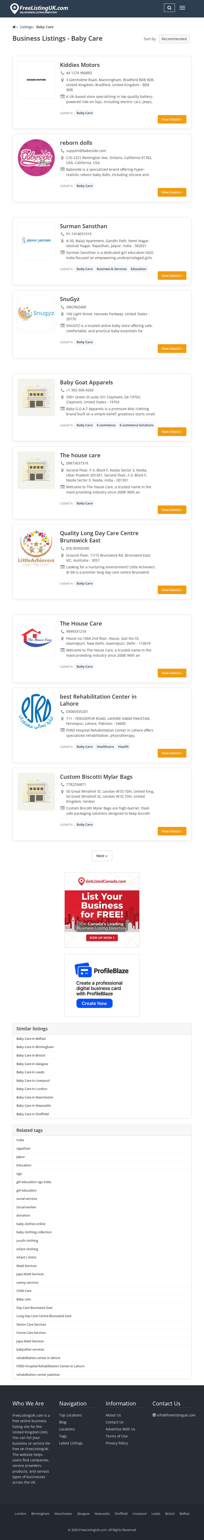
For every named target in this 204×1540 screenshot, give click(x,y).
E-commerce (106, 425)
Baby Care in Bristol (30, 1055)
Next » (101, 855)
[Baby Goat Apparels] (36, 397)
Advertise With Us (120, 1429)
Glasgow (83, 1513)
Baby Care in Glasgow (32, 1064)
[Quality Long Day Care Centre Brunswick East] (36, 548)
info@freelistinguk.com (176, 1415)
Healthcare (105, 746)
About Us (113, 1415)
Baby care (23, 1299)
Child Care (23, 1290)
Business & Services (112, 269)
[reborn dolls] (36, 157)
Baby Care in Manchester (34, 1097)
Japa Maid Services (30, 1274)
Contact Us (115, 1422)
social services (26, 1198)
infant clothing (27, 1249)
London (20, 1513)
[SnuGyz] (36, 314)
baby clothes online (30, 1224)
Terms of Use (117, 1436)
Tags (63, 1436)
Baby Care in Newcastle (33, 1105)
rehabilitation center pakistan (38, 1374)
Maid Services (26, 1265)
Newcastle (102, 1513)
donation (23, 1215)
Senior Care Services (31, 1324)
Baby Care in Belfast (31, 1038)
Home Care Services (31, 1332)
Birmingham (40, 1513)
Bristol (170, 1513)
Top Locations (70, 1415)
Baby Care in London (31, 1088)
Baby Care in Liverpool (33, 1080)
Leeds (156, 1513)
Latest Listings (71, 1443)
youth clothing (27, 1240)
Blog (62, 1422)
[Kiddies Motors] (36, 79)
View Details (171, 119)
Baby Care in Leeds (30, 1072)
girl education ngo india (33, 1182)
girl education (26, 1190)
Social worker (26, 1207)
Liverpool (140, 1513)
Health (123, 746)
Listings (26, 26)
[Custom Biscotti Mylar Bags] (36, 791)
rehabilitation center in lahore (38, 1358)
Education (138, 269)
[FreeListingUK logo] (38, 8)
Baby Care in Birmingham (35, 1047)
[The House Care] (36, 638)
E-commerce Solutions (136, 425)
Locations (67, 1429)
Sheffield (121, 1513)
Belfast (185, 1513)
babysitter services (30, 1349)
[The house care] (36, 470)
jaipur (20, 1156)
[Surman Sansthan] (36, 241)
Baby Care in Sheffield (32, 1114)
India (20, 1140)
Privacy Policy (117, 1443)
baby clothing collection (33, 1232)
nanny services (27, 1282)
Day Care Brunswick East (34, 1307)
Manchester (63, 1513)
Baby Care (85, 113)
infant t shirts (26, 1257)
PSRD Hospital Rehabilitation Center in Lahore (50, 1366)
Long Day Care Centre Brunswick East (43, 1316)
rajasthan (23, 1148)
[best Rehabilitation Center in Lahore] (36, 711)
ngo (19, 1173)
